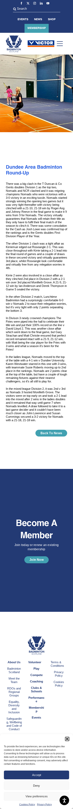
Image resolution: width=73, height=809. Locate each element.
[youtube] (48, 3)
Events (23, 19)
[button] (67, 739)
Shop (51, 19)
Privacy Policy (44, 804)
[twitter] (28, 3)
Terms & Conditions (57, 664)
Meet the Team (14, 680)
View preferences (37, 796)
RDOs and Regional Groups (14, 692)
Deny (36, 785)
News (38, 19)
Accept (36, 775)
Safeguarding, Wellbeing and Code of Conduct (14, 724)
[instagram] (34, 3)
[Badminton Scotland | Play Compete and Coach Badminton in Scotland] (14, 36)
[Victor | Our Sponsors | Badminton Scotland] (41, 41)
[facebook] (21, 3)
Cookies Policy (27, 804)
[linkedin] (41, 3)
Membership (36, 28)
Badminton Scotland (14, 670)
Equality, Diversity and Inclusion (14, 707)
